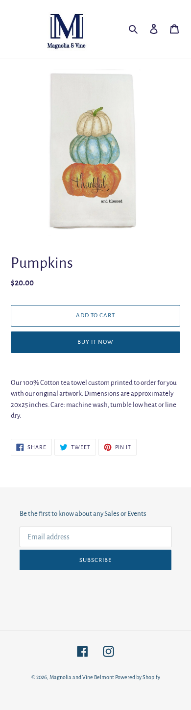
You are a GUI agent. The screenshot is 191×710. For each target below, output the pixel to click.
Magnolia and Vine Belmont (81, 677)
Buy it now (95, 342)
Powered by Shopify (137, 677)
